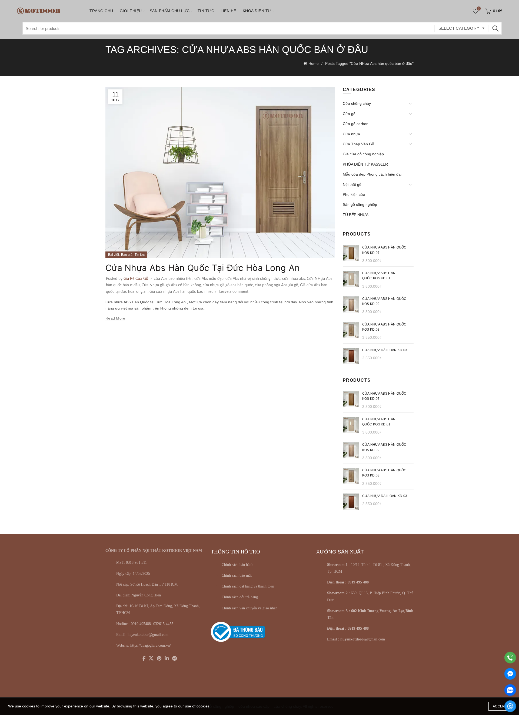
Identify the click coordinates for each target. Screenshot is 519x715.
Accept (500, 706)
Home (313, 63)
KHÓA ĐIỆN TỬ (257, 11)
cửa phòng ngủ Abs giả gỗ (276, 285)
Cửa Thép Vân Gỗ (358, 144)
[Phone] (510, 658)
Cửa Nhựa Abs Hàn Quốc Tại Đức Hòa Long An (202, 268)
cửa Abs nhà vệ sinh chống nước (252, 279)
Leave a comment (233, 292)
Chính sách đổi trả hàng (240, 597)
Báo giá (126, 255)
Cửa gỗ (349, 114)
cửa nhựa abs (293, 279)
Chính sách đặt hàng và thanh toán (248, 586)
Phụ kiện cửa (354, 194)
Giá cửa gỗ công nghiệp (363, 154)
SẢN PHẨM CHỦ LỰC (170, 11)
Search (495, 28)
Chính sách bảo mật (237, 575)
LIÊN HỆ (228, 11)
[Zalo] (510, 690)
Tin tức (206, 11)
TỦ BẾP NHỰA (355, 215)
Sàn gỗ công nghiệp (360, 204)
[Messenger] (510, 674)
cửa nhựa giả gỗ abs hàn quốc (228, 285)
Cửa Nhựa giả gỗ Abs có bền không (171, 285)
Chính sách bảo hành (237, 565)
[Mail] (510, 706)
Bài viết (113, 255)
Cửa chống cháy (357, 103)
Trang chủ (101, 11)
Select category (459, 28)
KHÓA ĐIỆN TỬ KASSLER (365, 164)
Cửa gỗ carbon (355, 124)
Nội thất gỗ (352, 184)
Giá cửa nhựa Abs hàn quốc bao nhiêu (181, 292)
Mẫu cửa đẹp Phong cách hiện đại (372, 174)
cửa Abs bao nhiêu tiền (173, 279)
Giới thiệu (131, 11)
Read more (115, 318)
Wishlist (479, 8)
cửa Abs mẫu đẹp (209, 279)
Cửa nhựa (351, 134)
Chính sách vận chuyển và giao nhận (249, 608)
